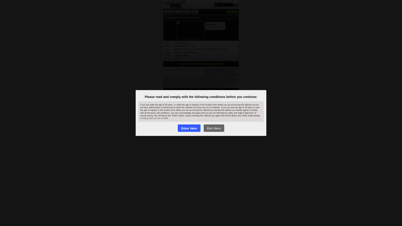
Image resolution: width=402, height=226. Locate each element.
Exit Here (214, 128)
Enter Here (189, 128)
